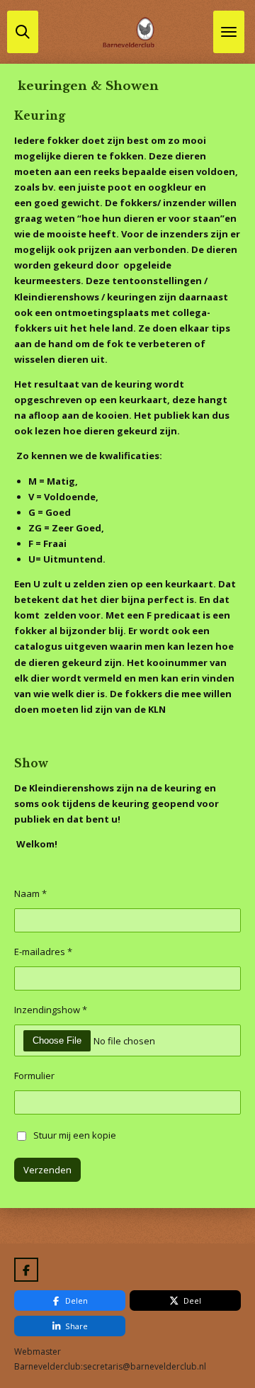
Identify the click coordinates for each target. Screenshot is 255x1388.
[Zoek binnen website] (22, 32)
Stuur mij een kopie (74, 1135)
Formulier (34, 1075)
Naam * (30, 893)
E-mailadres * (43, 951)
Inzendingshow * (50, 1009)
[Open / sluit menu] (228, 32)
